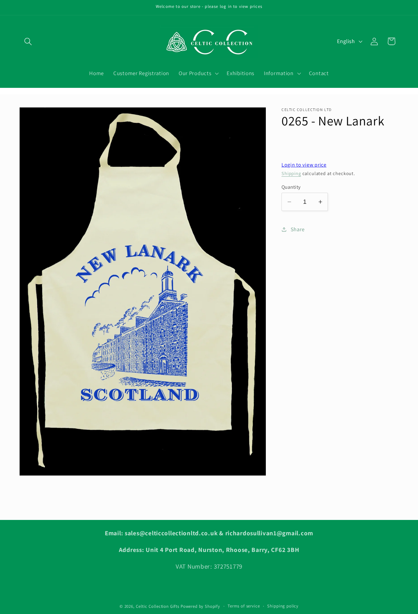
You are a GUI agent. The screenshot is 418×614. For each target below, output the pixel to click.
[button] (28, 41)
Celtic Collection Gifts (157, 606)
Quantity (291, 187)
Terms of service (244, 606)
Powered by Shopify (200, 606)
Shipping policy (282, 606)
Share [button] (298, 229)
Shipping (291, 173)
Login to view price (304, 164)
